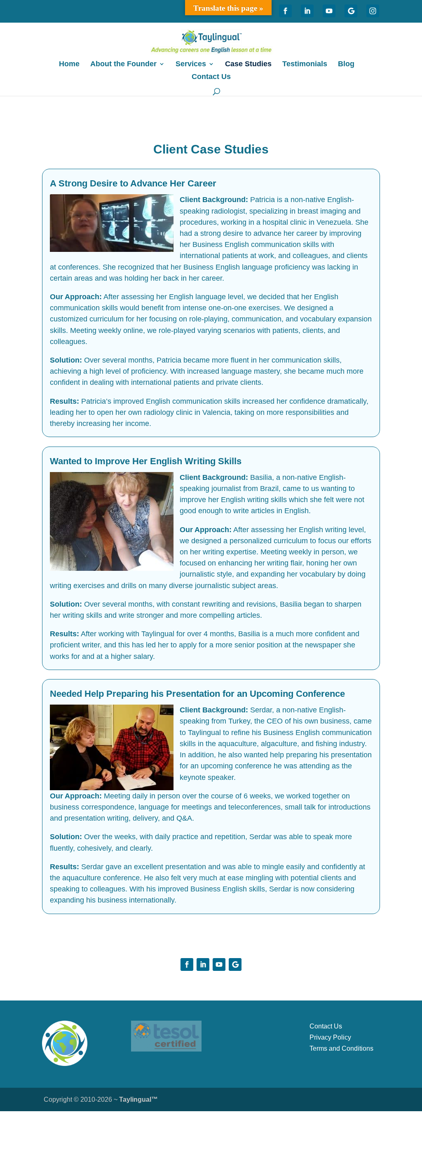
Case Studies (248, 64)
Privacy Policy (330, 1037)
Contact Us (211, 77)
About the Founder (123, 64)
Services (191, 64)
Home (69, 64)
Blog (346, 64)
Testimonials (304, 64)
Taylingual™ (138, 1099)
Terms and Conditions (341, 1048)
